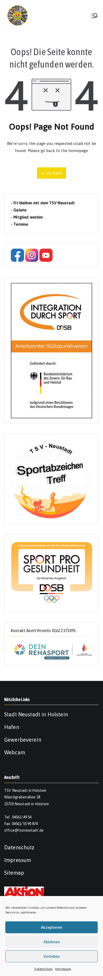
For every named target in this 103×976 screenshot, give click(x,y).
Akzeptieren (51, 927)
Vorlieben (51, 956)
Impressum (63, 969)
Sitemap (14, 873)
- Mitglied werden (27, 217)
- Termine (19, 224)
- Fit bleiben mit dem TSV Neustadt (43, 203)
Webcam (14, 752)
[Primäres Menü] (94, 15)
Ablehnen (52, 942)
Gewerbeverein (22, 740)
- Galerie (18, 210)
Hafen (11, 727)
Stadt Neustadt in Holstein (36, 714)
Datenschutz (43, 969)
